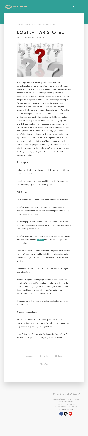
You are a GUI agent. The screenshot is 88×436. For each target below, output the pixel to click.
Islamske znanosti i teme (26, 24)
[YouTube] (70, 414)
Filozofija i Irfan (43, 24)
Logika (52, 24)
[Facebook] (61, 414)
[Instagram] (66, 414)
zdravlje (40, 239)
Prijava (61, 409)
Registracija (69, 409)
